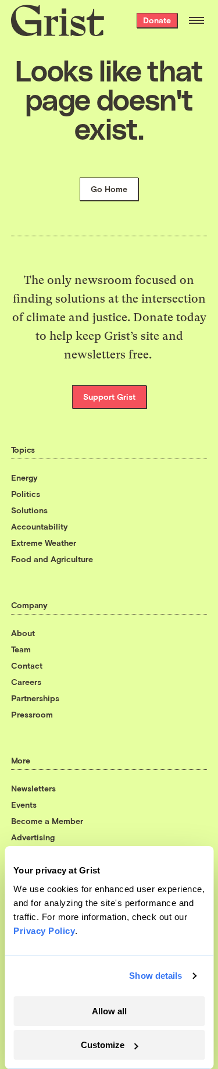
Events (24, 804)
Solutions (29, 510)
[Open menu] (196, 20)
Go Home (109, 189)
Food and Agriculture (52, 559)
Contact (26, 665)
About (23, 633)
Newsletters (33, 788)
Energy (24, 477)
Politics (25, 494)
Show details (155, 976)
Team (21, 649)
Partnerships (35, 698)
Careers (26, 682)
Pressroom (32, 714)
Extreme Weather (43, 543)
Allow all (109, 1011)
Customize (102, 1045)
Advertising (33, 837)
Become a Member (47, 821)
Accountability (39, 526)
